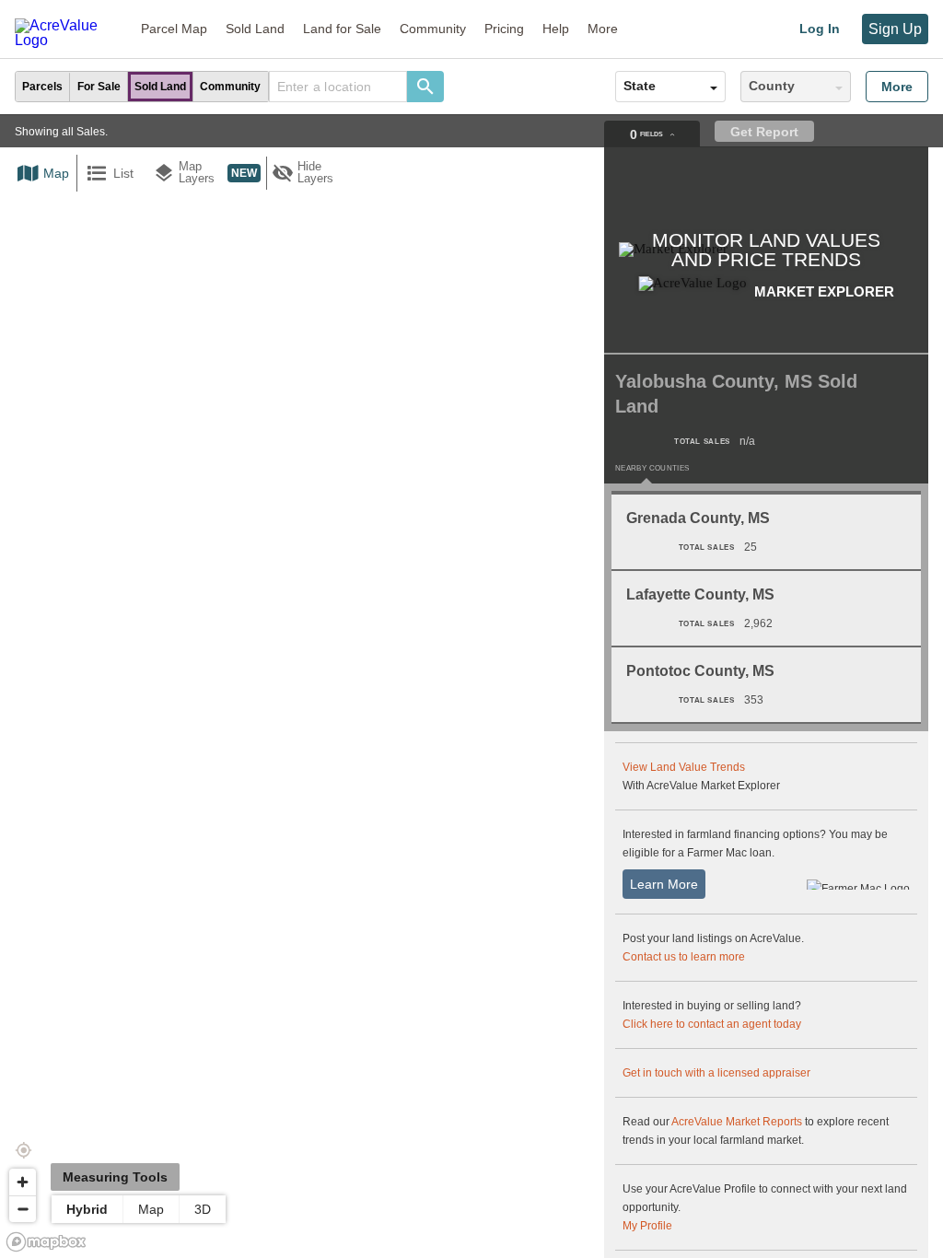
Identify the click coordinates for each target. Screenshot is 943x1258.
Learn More (664, 884)
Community (433, 28)
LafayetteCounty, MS (700, 594)
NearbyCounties (652, 468)
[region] (471, 686)
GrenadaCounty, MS (698, 518)
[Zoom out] (22, 1208)
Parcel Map (174, 28)
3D (202, 1209)
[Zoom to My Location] (23, 1150)
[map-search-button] (425, 86)
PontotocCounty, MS (700, 671)
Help (555, 28)
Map (151, 1209)
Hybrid (87, 1209)
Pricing (504, 28)
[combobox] (338, 86)
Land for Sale (342, 28)
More (897, 86)
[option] (43, 86)
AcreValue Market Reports (736, 1121)
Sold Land (255, 28)
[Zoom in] (22, 1182)
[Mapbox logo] (46, 1241)
